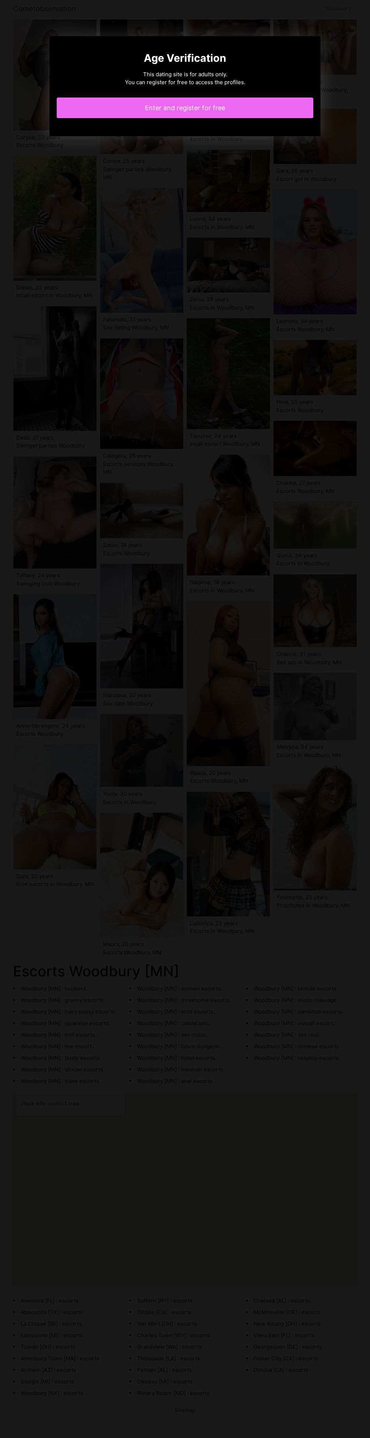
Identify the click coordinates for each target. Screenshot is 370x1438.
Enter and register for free (185, 108)
